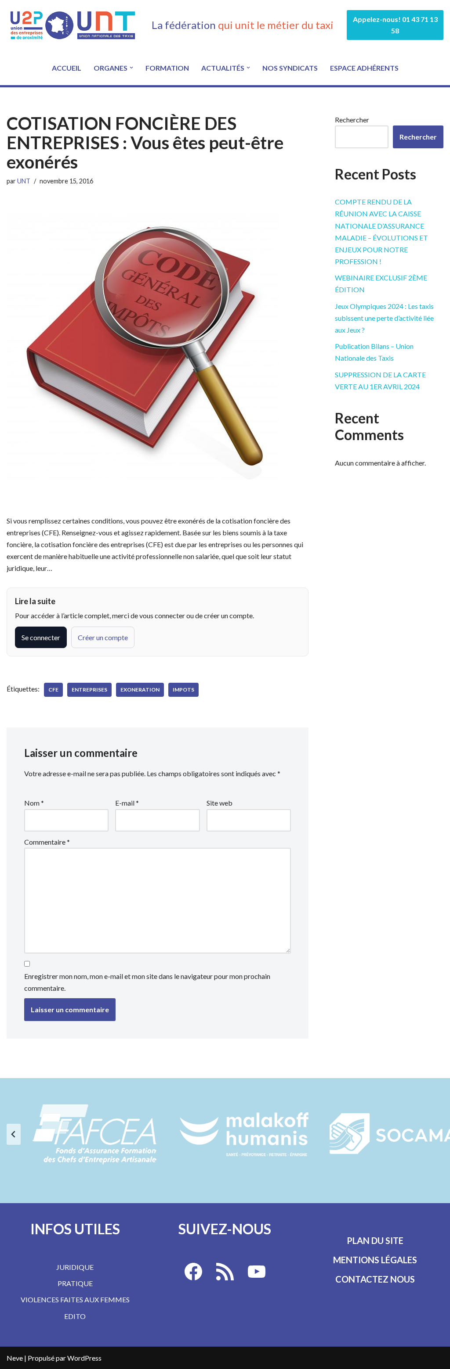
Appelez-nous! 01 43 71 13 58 (395, 25)
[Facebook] (193, 1271)
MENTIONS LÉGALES (375, 1259)
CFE (53, 689)
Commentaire (47, 842)
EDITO (75, 1316)
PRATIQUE (75, 1283)
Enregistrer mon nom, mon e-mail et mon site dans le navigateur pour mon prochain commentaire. (147, 982)
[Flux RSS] (225, 1271)
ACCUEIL (66, 68)
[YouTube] (256, 1271)
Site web (219, 803)
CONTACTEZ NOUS (375, 1279)
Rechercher (352, 119)
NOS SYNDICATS (290, 68)
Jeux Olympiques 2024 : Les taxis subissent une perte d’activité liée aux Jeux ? (384, 318)
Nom (34, 803)
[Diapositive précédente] (14, 1134)
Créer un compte (103, 637)
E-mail (127, 803)
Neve (15, 1358)
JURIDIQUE (75, 1267)
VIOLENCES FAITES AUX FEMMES (75, 1299)
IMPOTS (183, 689)
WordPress (84, 1358)
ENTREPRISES (89, 689)
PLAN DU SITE (375, 1240)
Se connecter (41, 637)
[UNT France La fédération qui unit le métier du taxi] (72, 25)
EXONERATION (140, 689)
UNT (23, 181)
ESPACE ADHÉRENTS (364, 68)
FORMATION (167, 68)
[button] (131, 67)
